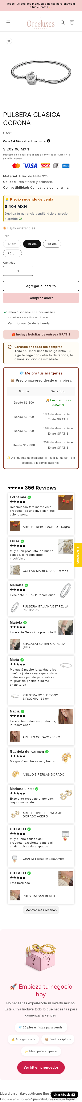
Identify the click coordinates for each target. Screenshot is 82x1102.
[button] (8, 22)
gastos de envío (41, 154)
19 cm (52, 244)
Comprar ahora (41, 298)
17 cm (14, 245)
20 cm (12, 253)
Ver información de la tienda (29, 323)
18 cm (32, 244)
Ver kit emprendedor (41, 1067)
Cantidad (9, 262)
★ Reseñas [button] (78, 554)
